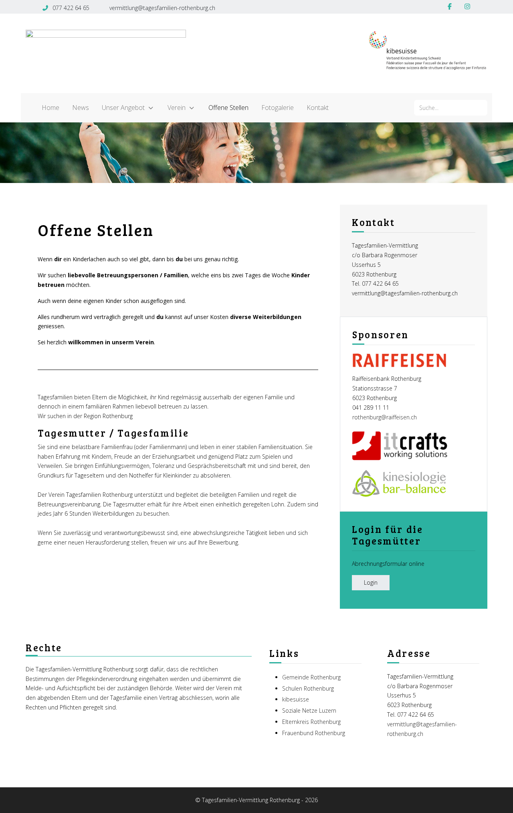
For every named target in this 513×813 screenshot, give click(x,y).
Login (371, 582)
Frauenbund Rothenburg (313, 733)
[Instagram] (467, 6)
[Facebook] (450, 6)
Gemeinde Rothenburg (311, 677)
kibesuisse (295, 699)
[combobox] (450, 108)
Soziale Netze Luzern (309, 710)
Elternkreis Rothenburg (311, 722)
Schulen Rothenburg (308, 688)
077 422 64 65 (71, 8)
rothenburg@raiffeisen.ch (384, 417)
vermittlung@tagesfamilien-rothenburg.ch (162, 8)
